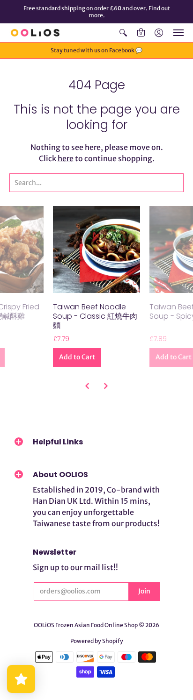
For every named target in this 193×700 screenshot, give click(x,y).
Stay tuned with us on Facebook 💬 (96, 50)
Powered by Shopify (96, 640)
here (66, 158)
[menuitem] (123, 32)
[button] (123, 32)
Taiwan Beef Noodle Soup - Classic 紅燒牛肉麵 (95, 316)
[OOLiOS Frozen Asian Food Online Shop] (35, 32)
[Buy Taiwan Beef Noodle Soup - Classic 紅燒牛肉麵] (96, 249)
